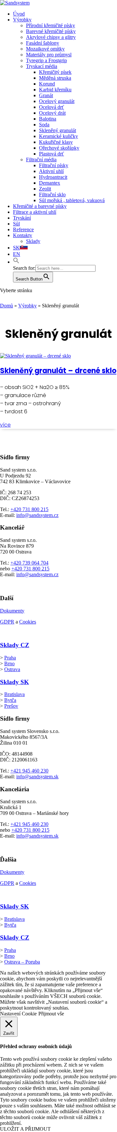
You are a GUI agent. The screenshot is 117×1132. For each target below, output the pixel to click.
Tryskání (22, 218)
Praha (10, 657)
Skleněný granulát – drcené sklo (58, 371)
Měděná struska (55, 78)
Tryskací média (41, 66)
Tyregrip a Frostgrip (46, 60)
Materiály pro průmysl (49, 54)
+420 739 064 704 (29, 563)
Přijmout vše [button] (51, 1013)
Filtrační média (41, 159)
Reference (23, 229)
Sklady (33, 241)
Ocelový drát (52, 113)
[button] (16, 262)
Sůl (16, 223)
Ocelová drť (51, 107)
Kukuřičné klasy (56, 142)
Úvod (19, 14)
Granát (46, 95)
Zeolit (45, 188)
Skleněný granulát (57, 130)
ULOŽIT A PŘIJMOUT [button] (25, 1129)
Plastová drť (51, 153)
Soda (44, 124)
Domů (6, 305)
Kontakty (22, 235)
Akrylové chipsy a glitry (51, 37)
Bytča (10, 700)
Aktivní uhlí (51, 171)
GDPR (7, 621)
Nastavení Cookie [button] (18, 1013)
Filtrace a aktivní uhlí (34, 212)
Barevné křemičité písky (51, 31)
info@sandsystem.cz (37, 515)
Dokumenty (12, 610)
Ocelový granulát (56, 101)
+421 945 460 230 (29, 770)
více (5, 425)
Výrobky (22, 19)
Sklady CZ (14, 645)
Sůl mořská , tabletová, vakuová (72, 200)
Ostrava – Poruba (22, 962)
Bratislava (14, 694)
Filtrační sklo (52, 194)
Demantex (49, 183)
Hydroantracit (53, 177)
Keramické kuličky (58, 136)
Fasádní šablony (42, 43)
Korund (47, 83)
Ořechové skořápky (59, 148)
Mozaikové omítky (45, 48)
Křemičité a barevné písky (40, 206)
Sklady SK (14, 682)
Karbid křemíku (55, 89)
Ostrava (12, 669)
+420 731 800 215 (29, 509)
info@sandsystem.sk (37, 776)
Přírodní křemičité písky (50, 25)
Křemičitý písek (55, 72)
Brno (9, 663)
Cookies (27, 621)
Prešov (11, 706)
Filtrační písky (53, 165)
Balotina (47, 118)
